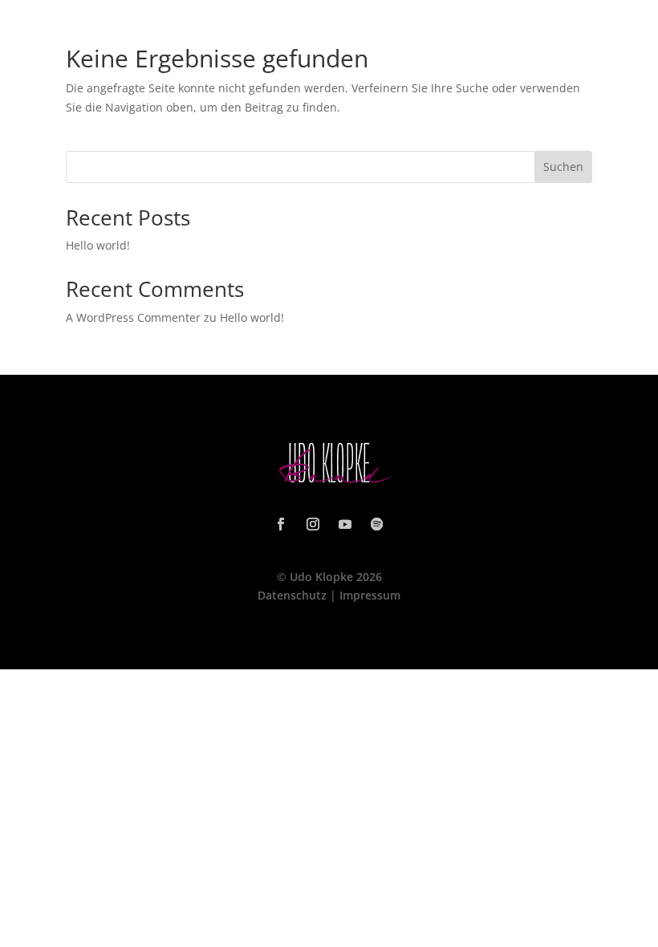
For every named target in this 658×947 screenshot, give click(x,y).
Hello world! (98, 245)
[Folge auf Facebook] (281, 524)
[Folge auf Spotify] (377, 524)
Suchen (563, 166)
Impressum (369, 595)
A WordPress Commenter (133, 317)
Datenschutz (292, 595)
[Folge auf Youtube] (345, 524)
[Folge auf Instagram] (313, 524)
